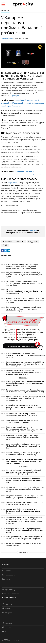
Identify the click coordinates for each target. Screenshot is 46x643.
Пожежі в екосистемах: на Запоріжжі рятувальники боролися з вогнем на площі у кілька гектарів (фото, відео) (23, 372)
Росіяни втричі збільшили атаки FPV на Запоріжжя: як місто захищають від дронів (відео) (23, 511)
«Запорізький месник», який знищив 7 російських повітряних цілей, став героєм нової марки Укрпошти (22, 103)
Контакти (6, 579)
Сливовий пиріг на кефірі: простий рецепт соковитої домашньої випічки (22, 421)
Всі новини (23, 553)
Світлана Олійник (7, 38)
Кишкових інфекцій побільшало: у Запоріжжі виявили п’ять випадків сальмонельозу (23, 454)
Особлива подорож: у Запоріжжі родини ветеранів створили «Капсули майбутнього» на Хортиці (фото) (24, 283)
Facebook (8, 604)
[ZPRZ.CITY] (23, 4)
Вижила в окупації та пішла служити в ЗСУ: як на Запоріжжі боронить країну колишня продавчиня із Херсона (25, 300)
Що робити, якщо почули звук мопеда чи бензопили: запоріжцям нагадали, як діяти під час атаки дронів (24, 292)
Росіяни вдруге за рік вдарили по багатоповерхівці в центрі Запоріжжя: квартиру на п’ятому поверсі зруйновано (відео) (24, 429)
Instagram (8, 613)
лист (5, 245)
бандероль (33, 242)
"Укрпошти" (12, 183)
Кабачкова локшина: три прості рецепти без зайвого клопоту (23, 544)
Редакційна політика (10, 594)
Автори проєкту (8, 589)
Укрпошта (20, 242)
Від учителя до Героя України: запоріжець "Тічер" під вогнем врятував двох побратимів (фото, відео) (25, 489)
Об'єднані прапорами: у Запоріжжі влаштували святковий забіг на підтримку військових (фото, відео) (24, 274)
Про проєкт (6, 570)
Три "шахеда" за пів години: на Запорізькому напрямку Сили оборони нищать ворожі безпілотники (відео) (23, 309)
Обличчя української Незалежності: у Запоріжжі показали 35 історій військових (24, 503)
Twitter (7, 608)
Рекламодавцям (8, 575)
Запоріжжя (7, 242)
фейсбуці (15, 96)
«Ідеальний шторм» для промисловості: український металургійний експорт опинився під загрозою (25, 355)
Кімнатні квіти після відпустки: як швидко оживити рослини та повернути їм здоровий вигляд (23, 437)
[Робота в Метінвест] (23, 333)
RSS (6, 632)
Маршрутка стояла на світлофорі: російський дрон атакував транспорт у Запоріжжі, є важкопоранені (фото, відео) (23, 472)
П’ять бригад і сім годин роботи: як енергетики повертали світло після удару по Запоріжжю (24, 538)
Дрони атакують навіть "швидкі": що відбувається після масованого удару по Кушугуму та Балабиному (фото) (25, 398)
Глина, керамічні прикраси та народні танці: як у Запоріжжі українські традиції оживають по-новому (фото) (25, 383)
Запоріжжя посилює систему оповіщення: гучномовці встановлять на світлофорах (22, 414)
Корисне (5, 11)
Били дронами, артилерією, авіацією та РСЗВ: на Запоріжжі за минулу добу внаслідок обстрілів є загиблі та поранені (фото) (25, 364)
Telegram (33, 230)
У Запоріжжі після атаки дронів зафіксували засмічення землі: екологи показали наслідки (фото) (23, 407)
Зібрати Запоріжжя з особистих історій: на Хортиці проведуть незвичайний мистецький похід (24, 480)
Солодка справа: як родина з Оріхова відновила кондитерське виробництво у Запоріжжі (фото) (25, 391)
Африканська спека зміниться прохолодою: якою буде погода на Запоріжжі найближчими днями (24, 530)
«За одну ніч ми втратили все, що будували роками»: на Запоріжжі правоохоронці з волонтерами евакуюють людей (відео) (23, 266)
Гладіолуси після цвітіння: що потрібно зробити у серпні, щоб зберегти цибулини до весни (25, 497)
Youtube (8, 627)
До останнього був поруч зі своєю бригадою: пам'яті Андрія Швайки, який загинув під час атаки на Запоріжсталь (24, 461)
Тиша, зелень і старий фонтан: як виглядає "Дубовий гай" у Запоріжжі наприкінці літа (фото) (23, 446)
